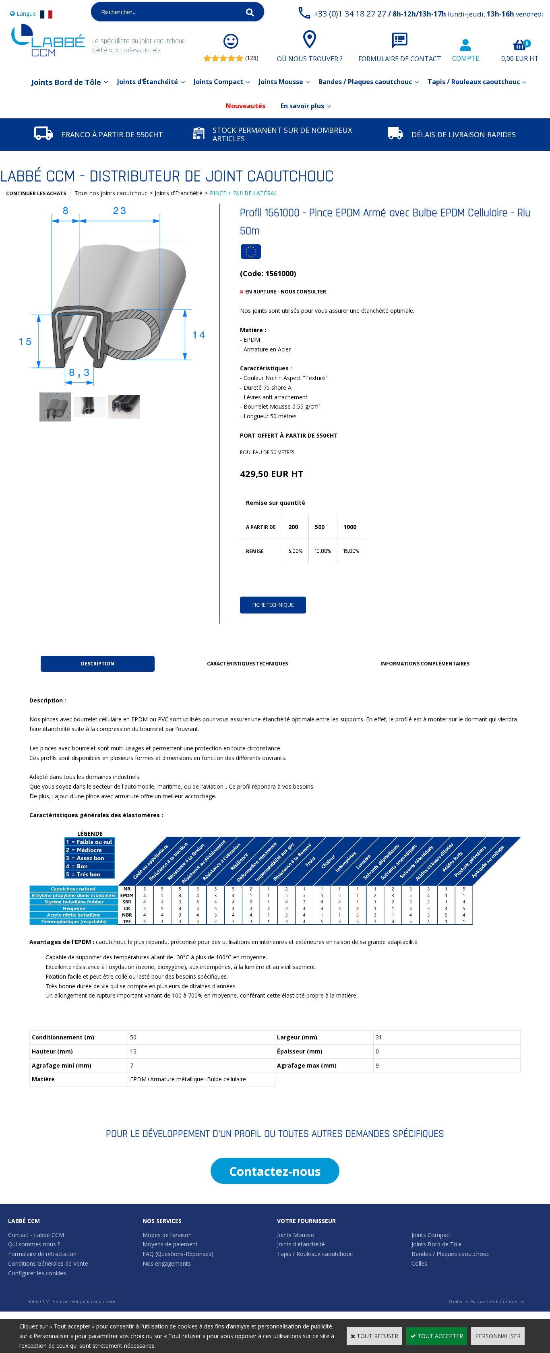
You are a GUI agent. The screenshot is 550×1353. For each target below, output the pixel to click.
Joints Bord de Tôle (66, 82)
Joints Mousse (280, 81)
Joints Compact (218, 81)
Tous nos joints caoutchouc (110, 193)
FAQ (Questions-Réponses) (178, 1254)
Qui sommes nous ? (34, 1244)
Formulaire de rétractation (42, 1254)
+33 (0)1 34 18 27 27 (429, 13)
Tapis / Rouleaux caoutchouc (474, 81)
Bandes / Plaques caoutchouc (365, 81)
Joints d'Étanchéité (147, 81)
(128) (251, 58)
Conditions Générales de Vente (48, 1263)
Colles (419, 1263)
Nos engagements (167, 1263)
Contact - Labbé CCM (36, 1235)
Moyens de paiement (170, 1244)
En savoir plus (302, 105)
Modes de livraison (167, 1235)
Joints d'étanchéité (301, 1244)
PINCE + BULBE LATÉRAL (243, 193)
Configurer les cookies (37, 1273)
